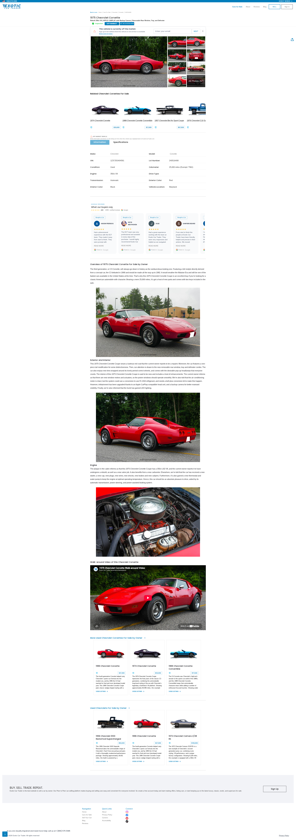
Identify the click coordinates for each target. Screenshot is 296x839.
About (248, 7)
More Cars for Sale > (106, 34)
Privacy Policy (284, 835)
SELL (274, 7)
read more (99, 246)
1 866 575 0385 (11, 1)
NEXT (196, 31)
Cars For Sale (107, 12)
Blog (264, 7)
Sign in (287, 7)
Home (100, 12)
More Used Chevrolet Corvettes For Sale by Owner (116, 637)
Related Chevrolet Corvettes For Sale (109, 93)
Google (105, 250)
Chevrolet (114, 12)
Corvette (121, 12)
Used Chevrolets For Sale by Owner (108, 708)
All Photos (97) (196, 81)
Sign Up (275, 788)
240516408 (128, 12)
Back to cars (93, 12)
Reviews (257, 7)
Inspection (99, 23)
